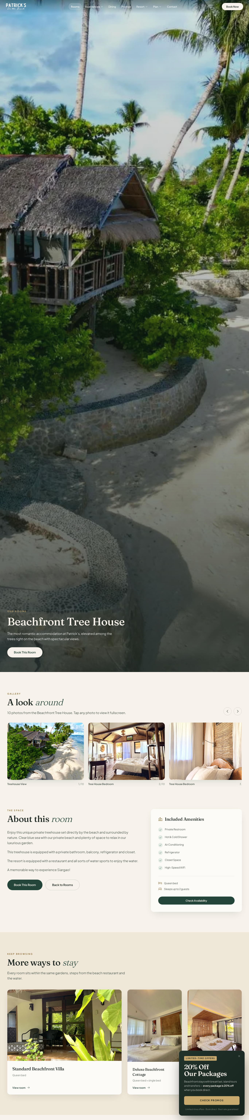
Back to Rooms (62, 885)
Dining (112, 6)
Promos (126, 6)
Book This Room (25, 652)
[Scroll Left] (227, 711)
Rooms (75, 6)
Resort (140, 6)
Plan (155, 6)
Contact (172, 6)
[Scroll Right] (238, 711)
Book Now (232, 6)
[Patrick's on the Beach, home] (16, 7)
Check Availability (196, 900)
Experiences (92, 6)
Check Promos (212, 1100)
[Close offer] (239, 1056)
